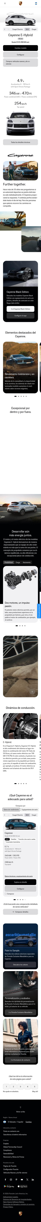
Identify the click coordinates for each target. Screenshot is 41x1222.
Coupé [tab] (34, 815)
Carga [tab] (18, 562)
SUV (27, 29)
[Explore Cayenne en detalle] (20, 824)
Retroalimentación (39, 611)
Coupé (34, 29)
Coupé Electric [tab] (17, 815)
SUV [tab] (27, 815)
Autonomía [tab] (26, 562)
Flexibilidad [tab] (9, 562)
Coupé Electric (17, 29)
